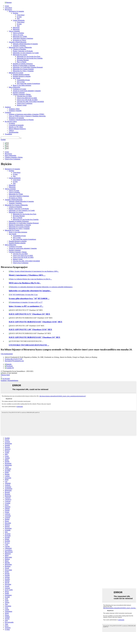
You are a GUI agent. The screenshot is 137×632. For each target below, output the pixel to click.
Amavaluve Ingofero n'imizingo (23, 38)
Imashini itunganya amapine (22, 76)
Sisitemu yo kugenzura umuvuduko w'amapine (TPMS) (26, 114)
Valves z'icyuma (18, 35)
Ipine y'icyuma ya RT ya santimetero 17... (26, 306)
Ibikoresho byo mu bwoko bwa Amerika (30, 58)
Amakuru (8, 107)
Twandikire (8, 134)
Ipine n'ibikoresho (14, 87)
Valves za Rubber (18, 33)
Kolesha (15, 13)
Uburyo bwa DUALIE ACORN (27, 100)
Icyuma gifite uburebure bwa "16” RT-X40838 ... (29, 298)
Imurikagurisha (13, 132)
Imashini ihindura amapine (21, 74)
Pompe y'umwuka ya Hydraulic (23, 51)
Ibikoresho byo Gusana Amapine (23, 69)
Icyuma (19, 17)
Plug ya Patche (21, 62)
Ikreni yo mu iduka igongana (22, 85)
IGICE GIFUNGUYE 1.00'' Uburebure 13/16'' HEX (30, 329)
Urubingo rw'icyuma (19, 89)
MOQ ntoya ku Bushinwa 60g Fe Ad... (25, 283)
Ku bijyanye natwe (11, 121)
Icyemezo (12, 123)
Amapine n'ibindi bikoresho (17, 42)
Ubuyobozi (8, 8)
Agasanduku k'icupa (23, 80)
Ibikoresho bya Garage (16, 73)
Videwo (11, 130)
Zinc (18, 18)
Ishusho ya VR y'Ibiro (16, 127)
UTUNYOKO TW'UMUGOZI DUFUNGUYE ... (29, 345)
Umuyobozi (20, 15)
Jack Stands (16, 78)
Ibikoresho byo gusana (20, 54)
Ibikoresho (16, 27)
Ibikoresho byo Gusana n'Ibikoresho (20, 47)
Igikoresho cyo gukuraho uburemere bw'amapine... (30, 291)
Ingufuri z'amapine (19, 92)
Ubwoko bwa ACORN (24, 96)
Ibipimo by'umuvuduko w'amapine (24, 65)
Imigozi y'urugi (21, 105)
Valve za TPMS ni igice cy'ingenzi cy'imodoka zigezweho (27, 116)
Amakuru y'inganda (15, 110)
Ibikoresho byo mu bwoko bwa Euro (28, 56)
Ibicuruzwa (8, 9)
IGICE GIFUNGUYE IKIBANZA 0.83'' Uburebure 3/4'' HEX (34, 337)
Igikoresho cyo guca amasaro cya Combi (26, 53)
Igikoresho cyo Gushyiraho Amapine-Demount (28, 67)
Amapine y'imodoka (19, 45)
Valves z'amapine (14, 31)
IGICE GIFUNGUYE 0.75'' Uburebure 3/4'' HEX (29, 314)
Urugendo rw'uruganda (16, 125)
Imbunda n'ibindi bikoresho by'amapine (25, 44)
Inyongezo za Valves (19, 40)
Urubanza (8, 112)
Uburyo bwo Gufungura (24, 103)
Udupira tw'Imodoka (19, 49)
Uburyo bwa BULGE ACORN (27, 98)
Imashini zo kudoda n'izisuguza (23, 64)
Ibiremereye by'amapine (16, 11)
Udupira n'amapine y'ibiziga (22, 94)
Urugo (7, 6)
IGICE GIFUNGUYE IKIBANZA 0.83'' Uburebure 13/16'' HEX (35, 322)
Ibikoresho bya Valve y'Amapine (23, 71)
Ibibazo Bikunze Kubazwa (17, 129)
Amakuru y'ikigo (14, 109)
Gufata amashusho (19, 20)
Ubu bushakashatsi (7, 354)
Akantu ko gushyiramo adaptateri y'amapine (27, 91)
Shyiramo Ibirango (23, 60)
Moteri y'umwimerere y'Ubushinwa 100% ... (27, 275)
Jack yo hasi (21, 82)
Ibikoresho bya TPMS (20, 36)
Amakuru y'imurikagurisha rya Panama (21, 119)
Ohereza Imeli (5, 375)
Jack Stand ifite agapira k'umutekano (28, 83)
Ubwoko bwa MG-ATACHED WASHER (30, 101)
